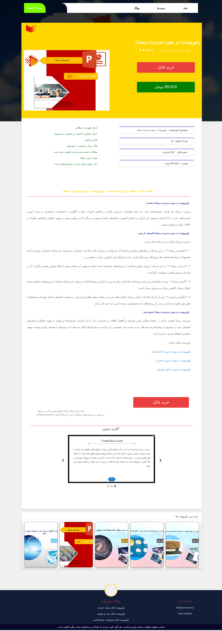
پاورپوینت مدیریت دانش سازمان (173, 369)
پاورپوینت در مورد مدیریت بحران (173, 360)
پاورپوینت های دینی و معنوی (111, 613)
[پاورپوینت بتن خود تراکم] (76, 544)
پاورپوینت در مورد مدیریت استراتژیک (171, 351)
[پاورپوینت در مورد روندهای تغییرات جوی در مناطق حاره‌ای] (147, 544)
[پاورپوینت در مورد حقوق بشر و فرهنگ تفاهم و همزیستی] (182, 544)
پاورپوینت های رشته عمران (111, 607)
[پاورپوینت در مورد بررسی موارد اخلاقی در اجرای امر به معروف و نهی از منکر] (41, 544)
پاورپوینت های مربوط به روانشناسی (111, 619)
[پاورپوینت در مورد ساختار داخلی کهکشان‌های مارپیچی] (111, 544)
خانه (185, 8)
